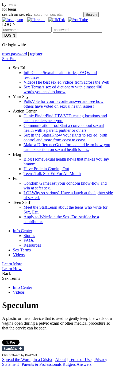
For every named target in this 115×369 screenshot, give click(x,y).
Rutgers (69, 364)
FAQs (29, 240)
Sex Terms (63, 89)
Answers (83, 364)
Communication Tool (64, 128)
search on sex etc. (17, 14)
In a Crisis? (42, 359)
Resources (32, 245)
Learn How (12, 268)
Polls (63, 103)
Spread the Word (16, 359)
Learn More (12, 264)
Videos (66, 82)
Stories (29, 235)
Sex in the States (65, 137)
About (60, 359)
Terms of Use (80, 359)
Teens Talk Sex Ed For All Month (52, 173)
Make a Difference (67, 147)
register (36, 54)
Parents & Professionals (42, 364)
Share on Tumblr (13, 348)
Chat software (11, 355)
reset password (14, 54)
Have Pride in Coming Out (46, 168)
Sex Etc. (9, 58)
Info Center (22, 230)
